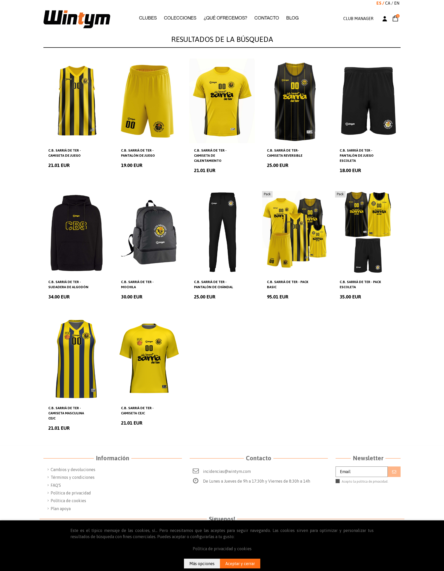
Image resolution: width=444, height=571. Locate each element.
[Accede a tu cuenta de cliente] (385, 19)
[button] (147, 18)
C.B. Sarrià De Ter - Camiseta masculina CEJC (66, 413)
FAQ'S (56, 485)
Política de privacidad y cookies (222, 548)
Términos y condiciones (73, 477)
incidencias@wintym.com (227, 471)
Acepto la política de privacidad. (368, 484)
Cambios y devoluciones (73, 469)
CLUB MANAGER (358, 18)
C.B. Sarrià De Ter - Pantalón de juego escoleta (357, 155)
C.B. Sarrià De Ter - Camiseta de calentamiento (210, 155)
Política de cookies (68, 500)
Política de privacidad (71, 493)
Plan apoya (61, 508)
